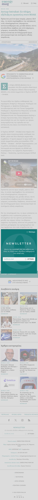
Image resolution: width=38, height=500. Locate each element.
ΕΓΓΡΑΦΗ (31, 259)
